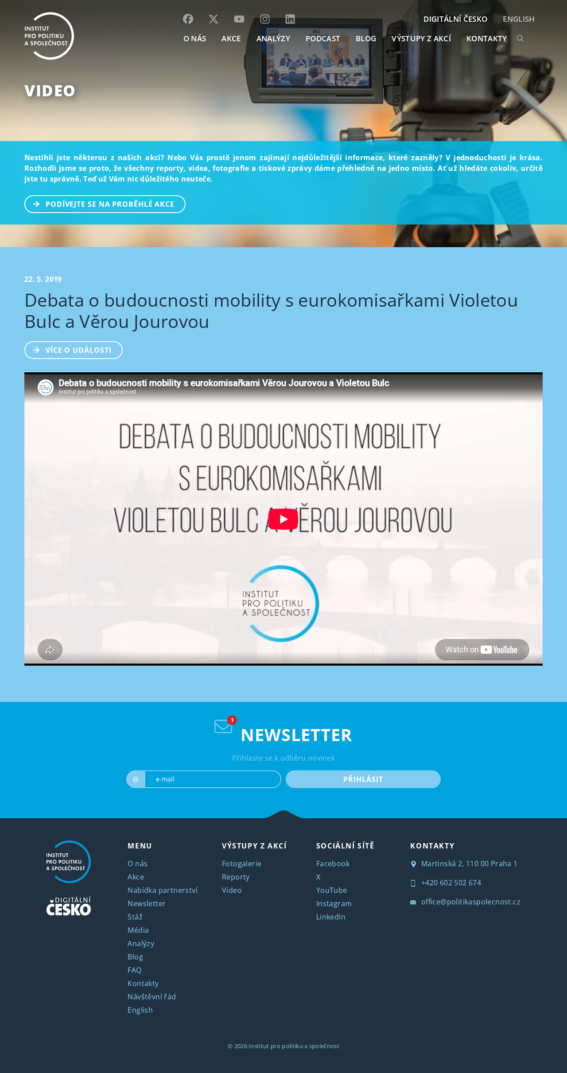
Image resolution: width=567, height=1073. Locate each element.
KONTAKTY (486, 38)
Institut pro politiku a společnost (294, 1046)
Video (50, 90)
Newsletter (147, 903)
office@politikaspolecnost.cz (469, 902)
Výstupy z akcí (421, 38)
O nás (138, 863)
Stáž (135, 917)
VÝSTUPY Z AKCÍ (254, 846)
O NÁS (194, 38)
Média (138, 930)
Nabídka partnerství (163, 890)
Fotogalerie (241, 863)
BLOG (366, 38)
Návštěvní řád (152, 997)
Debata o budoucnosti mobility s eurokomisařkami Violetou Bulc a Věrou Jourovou (271, 310)
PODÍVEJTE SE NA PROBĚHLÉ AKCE (110, 204)
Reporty (236, 877)
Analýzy (273, 38)
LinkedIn (331, 917)
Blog (135, 957)
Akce (136, 877)
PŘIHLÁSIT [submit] (363, 779)
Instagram (334, 903)
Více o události (79, 350)
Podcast (323, 38)
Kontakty (143, 983)
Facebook (333, 863)
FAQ (134, 970)
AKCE (231, 38)
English (519, 19)
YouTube (331, 890)
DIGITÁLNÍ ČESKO (455, 19)
